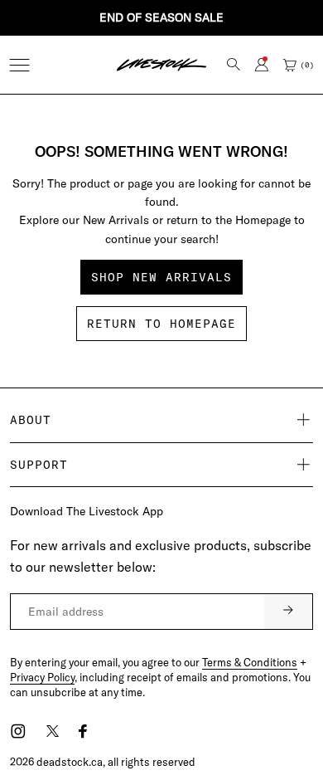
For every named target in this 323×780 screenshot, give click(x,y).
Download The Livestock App (86, 511)
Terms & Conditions (249, 662)
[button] (19, 65)
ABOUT (30, 419)
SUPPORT (39, 464)
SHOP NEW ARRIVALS (161, 277)
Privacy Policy (42, 677)
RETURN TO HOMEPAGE (161, 323)
